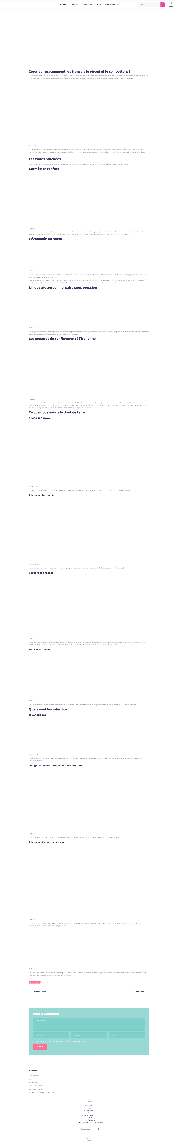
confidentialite (33, 1082)
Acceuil (89, 1105)
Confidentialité (90, 1120)
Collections (89, 1110)
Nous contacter (34, 1076)
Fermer (90, 1102)
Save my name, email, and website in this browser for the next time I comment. (60, 1041)
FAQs (30, 1079)
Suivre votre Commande (36, 1086)
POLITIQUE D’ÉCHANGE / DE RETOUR (41, 1092)
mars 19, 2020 (34, 982)
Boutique (89, 1108)
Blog (89, 1113)
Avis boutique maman (35, 1089)
